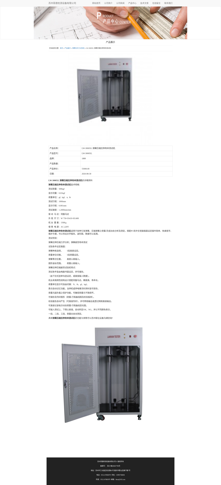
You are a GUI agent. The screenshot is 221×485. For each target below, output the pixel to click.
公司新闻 (120, 3)
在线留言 (156, 3)
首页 (61, 48)
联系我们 (168, 3)
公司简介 (108, 3)
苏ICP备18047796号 (113, 466)
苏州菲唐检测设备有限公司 (62, 3)
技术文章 (144, 3)
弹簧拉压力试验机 (78, 48)
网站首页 (96, 3)
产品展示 (68, 48)
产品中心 (132, 3)
